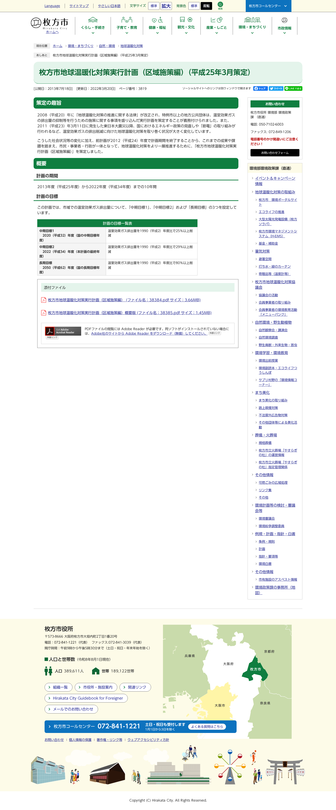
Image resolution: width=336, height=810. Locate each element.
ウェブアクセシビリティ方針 (148, 739)
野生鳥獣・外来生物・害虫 (278, 345)
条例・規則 (267, 541)
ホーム (57, 46)
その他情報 (264, 475)
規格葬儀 (265, 442)
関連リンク (137, 687)
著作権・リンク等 (109, 739)
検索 (220, 9)
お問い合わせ (54, 739)
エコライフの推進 (271, 212)
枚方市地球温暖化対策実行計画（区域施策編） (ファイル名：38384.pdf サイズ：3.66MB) (124, 300)
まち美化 (262, 392)
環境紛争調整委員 (271, 526)
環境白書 (265, 563)
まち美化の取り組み (273, 400)
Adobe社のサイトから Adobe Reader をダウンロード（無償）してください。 (155, 333)
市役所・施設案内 (97, 687)
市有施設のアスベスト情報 (278, 579)
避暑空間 (265, 259)
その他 (263, 497)
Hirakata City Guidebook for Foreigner (88, 698)
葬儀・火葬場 (266, 435)
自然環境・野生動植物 (273, 322)
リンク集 (265, 490)
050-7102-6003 (271, 124)
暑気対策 (262, 251)
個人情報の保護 (80, 739)
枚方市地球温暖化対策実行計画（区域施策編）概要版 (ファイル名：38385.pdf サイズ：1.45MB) (130, 313)
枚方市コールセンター (265, 6)
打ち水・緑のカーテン (275, 266)
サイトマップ (79, 6)
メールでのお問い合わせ (73, 709)
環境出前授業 (268, 360)
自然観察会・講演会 (273, 330)
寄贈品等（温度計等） (275, 273)
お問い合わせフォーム (275, 153)
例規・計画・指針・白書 (275, 534)
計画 (262, 549)
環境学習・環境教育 (271, 353)
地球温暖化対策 (131, 46)
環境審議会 (267, 518)
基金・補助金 (268, 243)
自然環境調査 (268, 337)
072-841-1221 (65, 642)
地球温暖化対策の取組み (275, 192)
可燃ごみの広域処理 (273, 482)
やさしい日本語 (109, 6)
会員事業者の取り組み (275, 302)
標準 (154, 6)
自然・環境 (107, 46)
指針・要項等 (268, 556)
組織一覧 (60, 687)
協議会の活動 (268, 295)
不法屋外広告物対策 (273, 415)
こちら (207, 726)
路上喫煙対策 (268, 407)
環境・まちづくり (80, 46)
